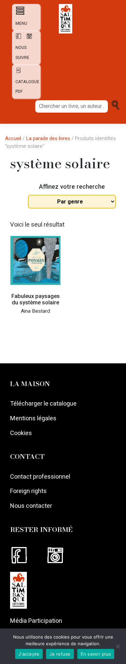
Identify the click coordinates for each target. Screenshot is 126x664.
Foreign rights (28, 490)
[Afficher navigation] (18, 10)
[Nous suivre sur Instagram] (63, 555)
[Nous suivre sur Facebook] (28, 555)
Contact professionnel (40, 476)
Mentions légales (33, 418)
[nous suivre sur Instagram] (27, 38)
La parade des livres (48, 138)
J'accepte (28, 654)
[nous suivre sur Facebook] (17, 38)
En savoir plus (96, 654)
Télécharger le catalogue (43, 403)
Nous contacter (31, 505)
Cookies (21, 432)
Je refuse (59, 654)
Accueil (13, 138)
